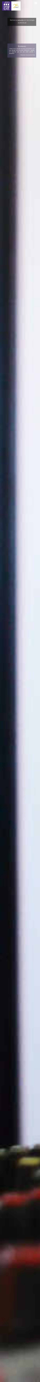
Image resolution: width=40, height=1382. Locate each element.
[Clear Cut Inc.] (11, 9)
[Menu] (36, 3)
